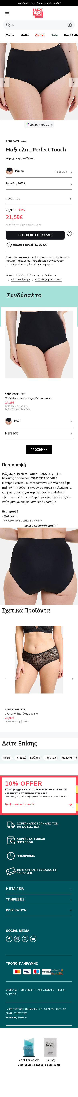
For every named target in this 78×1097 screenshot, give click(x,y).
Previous (8, 682)
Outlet (40, 35)
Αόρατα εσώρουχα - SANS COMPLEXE (51, 757)
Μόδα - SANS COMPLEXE (7, 757)
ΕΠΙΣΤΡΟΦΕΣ (11, 990)
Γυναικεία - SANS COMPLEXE (21, 757)
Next (74, 682)
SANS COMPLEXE (16, 141)
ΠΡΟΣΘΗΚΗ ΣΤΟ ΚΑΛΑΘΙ (35, 235)
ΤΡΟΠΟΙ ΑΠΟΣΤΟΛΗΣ (45, 990)
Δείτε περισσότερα (39, 525)
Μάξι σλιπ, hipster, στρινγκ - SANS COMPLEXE (69, 757)
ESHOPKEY (22, 1017)
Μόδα (25, 35)
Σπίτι (10, 35)
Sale (54, 35)
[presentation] (4, 82)
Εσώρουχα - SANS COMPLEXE (35, 757)
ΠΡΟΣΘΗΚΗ (39, 449)
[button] (8, 25)
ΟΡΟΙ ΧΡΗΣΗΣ (26, 990)
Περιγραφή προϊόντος (20, 158)
